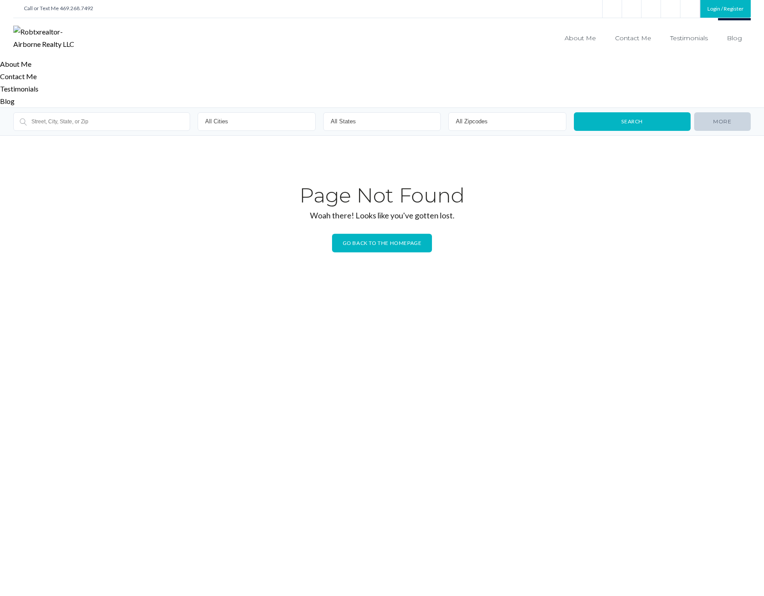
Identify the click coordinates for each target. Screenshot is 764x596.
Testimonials (689, 38)
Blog (734, 38)
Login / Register (725, 8)
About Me (580, 38)
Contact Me (633, 38)
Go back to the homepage (382, 243)
